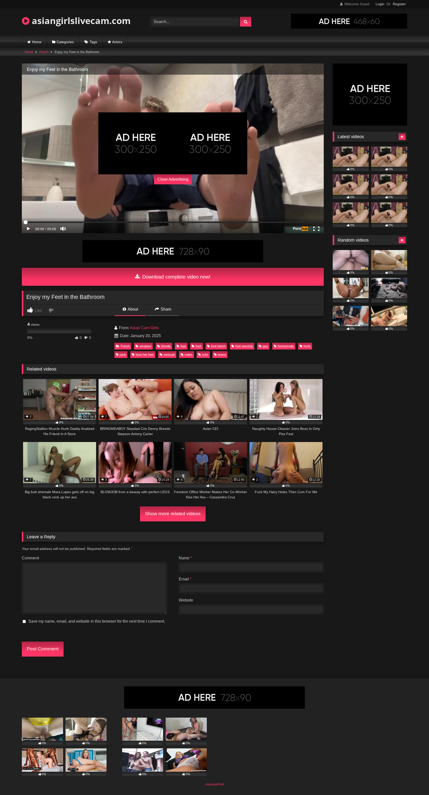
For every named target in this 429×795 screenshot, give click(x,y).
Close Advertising (172, 179)
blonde (166, 346)
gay (265, 346)
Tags (93, 42)
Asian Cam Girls (144, 328)
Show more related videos (173, 513)
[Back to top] (413, 780)
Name (185, 558)
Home (36, 42)
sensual (169, 354)
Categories (65, 42)
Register (399, 4)
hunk (307, 346)
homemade (286, 346)
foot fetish (218, 346)
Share (165, 309)
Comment (30, 558)
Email (185, 579)
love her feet (145, 354)
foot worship (244, 346)
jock (123, 354)
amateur (145, 346)
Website (186, 600)
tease (222, 354)
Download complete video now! (176, 277)
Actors (117, 42)
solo (205, 354)
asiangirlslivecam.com (80, 21)
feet (183, 346)
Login (380, 4)
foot (198, 346)
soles (188, 354)
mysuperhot (214, 784)
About (132, 309)
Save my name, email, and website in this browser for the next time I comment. (96, 621)
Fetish (43, 52)
